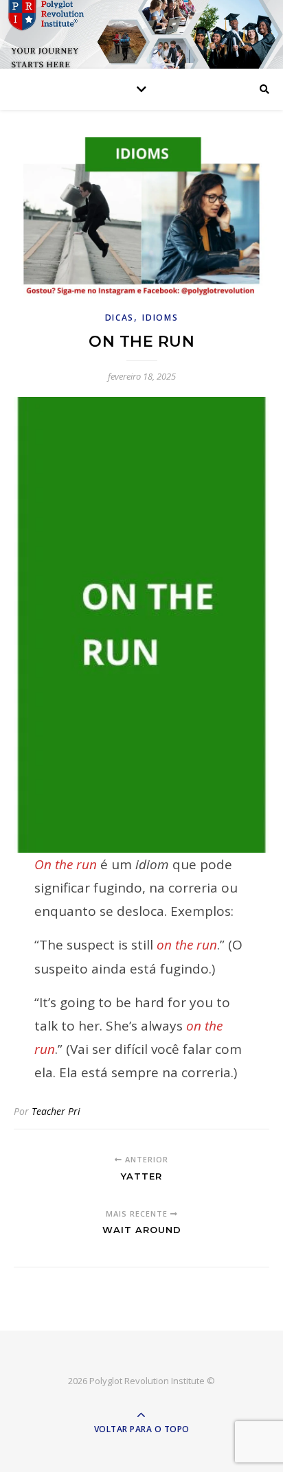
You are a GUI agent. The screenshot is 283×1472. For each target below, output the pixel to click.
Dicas (120, 317)
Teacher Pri (56, 1111)
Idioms (160, 317)
